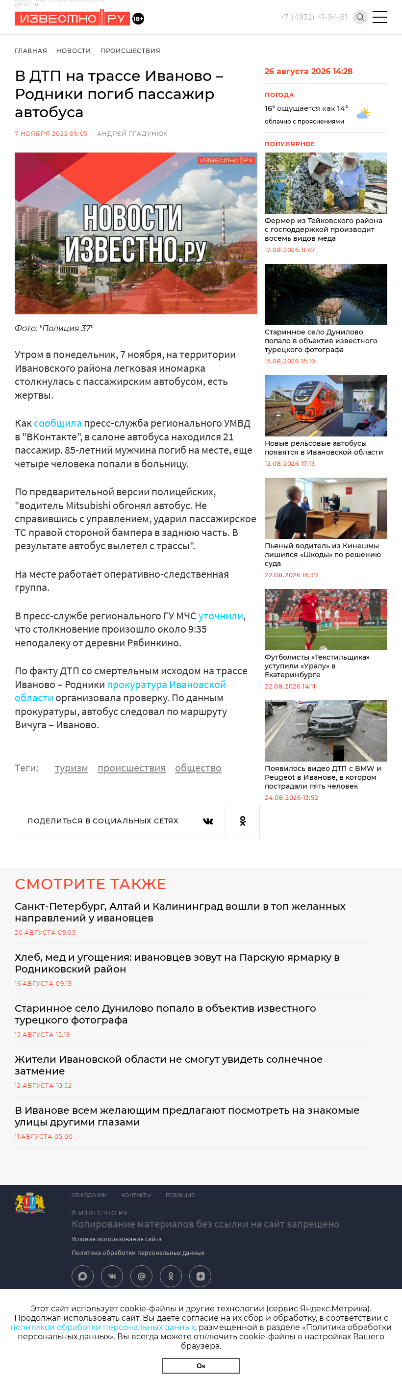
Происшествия (130, 50)
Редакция (180, 1195)
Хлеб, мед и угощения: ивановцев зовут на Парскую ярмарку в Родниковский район (177, 963)
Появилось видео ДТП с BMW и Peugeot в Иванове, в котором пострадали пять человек (323, 777)
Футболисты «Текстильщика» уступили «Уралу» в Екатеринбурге (317, 666)
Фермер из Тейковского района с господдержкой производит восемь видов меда (323, 229)
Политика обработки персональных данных (138, 1252)
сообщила (59, 423)
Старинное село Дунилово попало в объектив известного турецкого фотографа (321, 341)
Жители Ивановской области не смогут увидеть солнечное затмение (169, 1065)
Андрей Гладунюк (132, 133)
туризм (71, 767)
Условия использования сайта (117, 1238)
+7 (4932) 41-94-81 (314, 17)
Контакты (136, 1195)
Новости (73, 50)
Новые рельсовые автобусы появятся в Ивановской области (324, 448)
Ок (201, 1366)
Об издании (89, 1195)
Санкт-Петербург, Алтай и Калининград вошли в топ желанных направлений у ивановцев (180, 912)
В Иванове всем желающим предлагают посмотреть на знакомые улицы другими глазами (187, 1116)
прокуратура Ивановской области (120, 691)
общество (198, 767)
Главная (31, 50)
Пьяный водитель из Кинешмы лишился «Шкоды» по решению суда (323, 554)
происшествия (132, 767)
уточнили (221, 615)
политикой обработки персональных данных (102, 1327)
